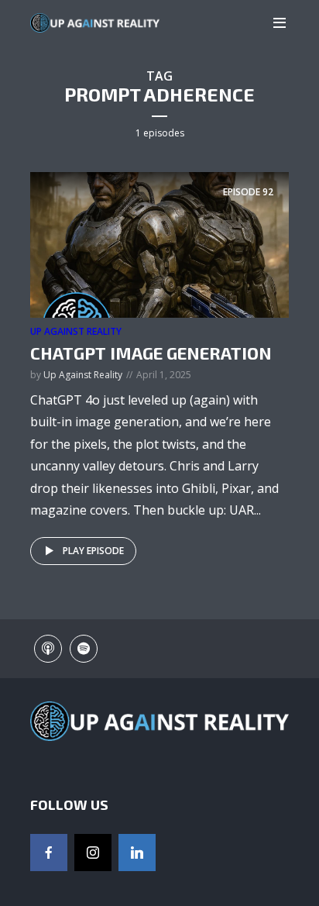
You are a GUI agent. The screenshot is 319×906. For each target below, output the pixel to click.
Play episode (93, 550)
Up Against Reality (76, 331)
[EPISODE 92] (159, 244)
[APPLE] (48, 649)
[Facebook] (48, 852)
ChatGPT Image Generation (151, 353)
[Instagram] (92, 852)
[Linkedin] (137, 852)
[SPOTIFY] (84, 649)
